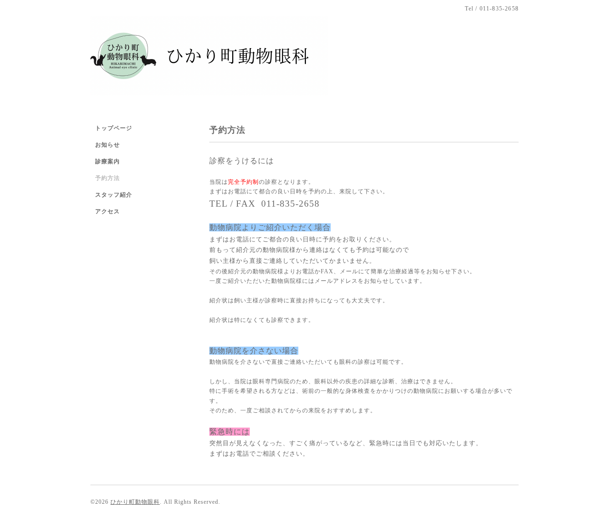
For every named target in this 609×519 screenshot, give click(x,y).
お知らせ (107, 144)
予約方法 (107, 178)
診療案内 (107, 161)
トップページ (113, 128)
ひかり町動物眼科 (135, 502)
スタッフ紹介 (113, 194)
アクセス (107, 211)
